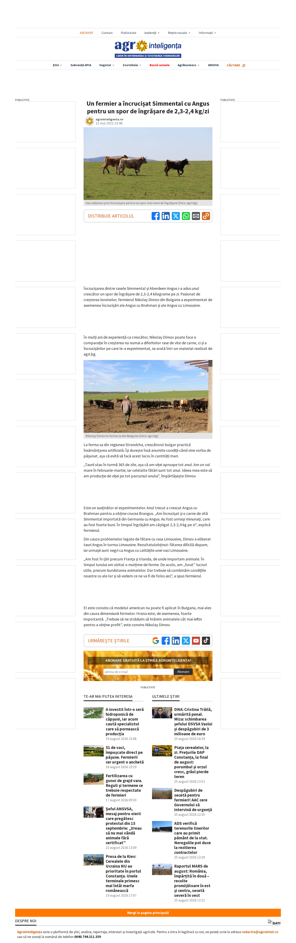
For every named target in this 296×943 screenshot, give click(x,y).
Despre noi (25, 920)
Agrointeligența (29, 932)
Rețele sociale (177, 33)
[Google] (156, 641)
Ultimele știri (166, 696)
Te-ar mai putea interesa (108, 696)
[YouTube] (196, 641)
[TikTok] (206, 641)
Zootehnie (130, 65)
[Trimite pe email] (196, 216)
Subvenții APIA (80, 65)
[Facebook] (156, 216)
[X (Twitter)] (176, 216)
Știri (56, 65)
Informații (206, 33)
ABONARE (86, 33)
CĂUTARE (233, 65)
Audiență (150, 33)
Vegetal (105, 65)
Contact (107, 33)
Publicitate (128, 33)
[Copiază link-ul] (206, 216)
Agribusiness (187, 65)
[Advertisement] (148, 14)
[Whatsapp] (186, 216)
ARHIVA (213, 65)
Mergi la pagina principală (148, 913)
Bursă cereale (160, 65)
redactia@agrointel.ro (260, 932)
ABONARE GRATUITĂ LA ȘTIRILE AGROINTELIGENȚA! (148, 660)
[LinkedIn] (166, 216)
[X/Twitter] (186, 641)
